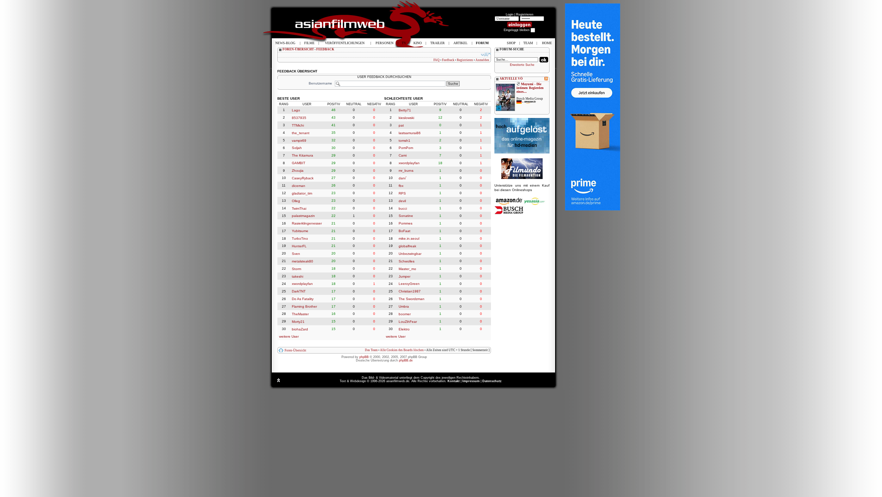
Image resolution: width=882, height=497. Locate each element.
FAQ (436, 60)
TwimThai (299, 208)
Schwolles (406, 261)
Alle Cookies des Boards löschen (402, 350)
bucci (403, 208)
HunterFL (299, 246)
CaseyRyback (303, 178)
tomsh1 (404, 140)
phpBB (364, 357)
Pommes (405, 223)
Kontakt (454, 381)
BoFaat (404, 231)
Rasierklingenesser (307, 223)
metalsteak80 (302, 261)
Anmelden (482, 60)
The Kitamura (302, 155)
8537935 (299, 118)
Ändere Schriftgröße (486, 54)
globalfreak (407, 246)
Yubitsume (300, 231)
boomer (405, 314)
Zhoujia (298, 170)
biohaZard (300, 329)
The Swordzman (411, 299)
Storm (296, 269)
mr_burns (406, 170)
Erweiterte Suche (522, 65)
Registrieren (524, 14)
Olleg (296, 201)
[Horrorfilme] (522, 178)
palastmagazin (303, 216)
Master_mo (407, 269)
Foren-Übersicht (295, 350)
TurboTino (300, 238)
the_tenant (300, 133)
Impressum (471, 381)
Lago (296, 110)
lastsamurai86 (410, 133)
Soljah (297, 148)
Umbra (404, 306)
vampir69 (299, 140)
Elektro (404, 329)
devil (402, 201)
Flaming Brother (304, 306)
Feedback (448, 60)
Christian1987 (410, 291)
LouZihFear (408, 322)
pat (401, 125)
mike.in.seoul (409, 238)
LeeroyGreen (409, 284)
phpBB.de (406, 360)
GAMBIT (298, 163)
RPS (402, 193)
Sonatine (406, 216)
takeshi (297, 276)
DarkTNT (299, 291)
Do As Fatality (303, 299)
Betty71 (405, 110)
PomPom (406, 148)
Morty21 (298, 322)
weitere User (289, 336)
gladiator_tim (302, 193)
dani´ (403, 178)
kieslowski (406, 118)
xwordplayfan (302, 284)
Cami (403, 155)
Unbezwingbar (410, 254)
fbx (401, 186)
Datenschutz (492, 381)
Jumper (404, 276)
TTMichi (298, 125)
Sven (296, 254)
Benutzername (320, 83)
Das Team (371, 350)
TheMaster (300, 314)
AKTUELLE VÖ (511, 78)
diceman (298, 186)
